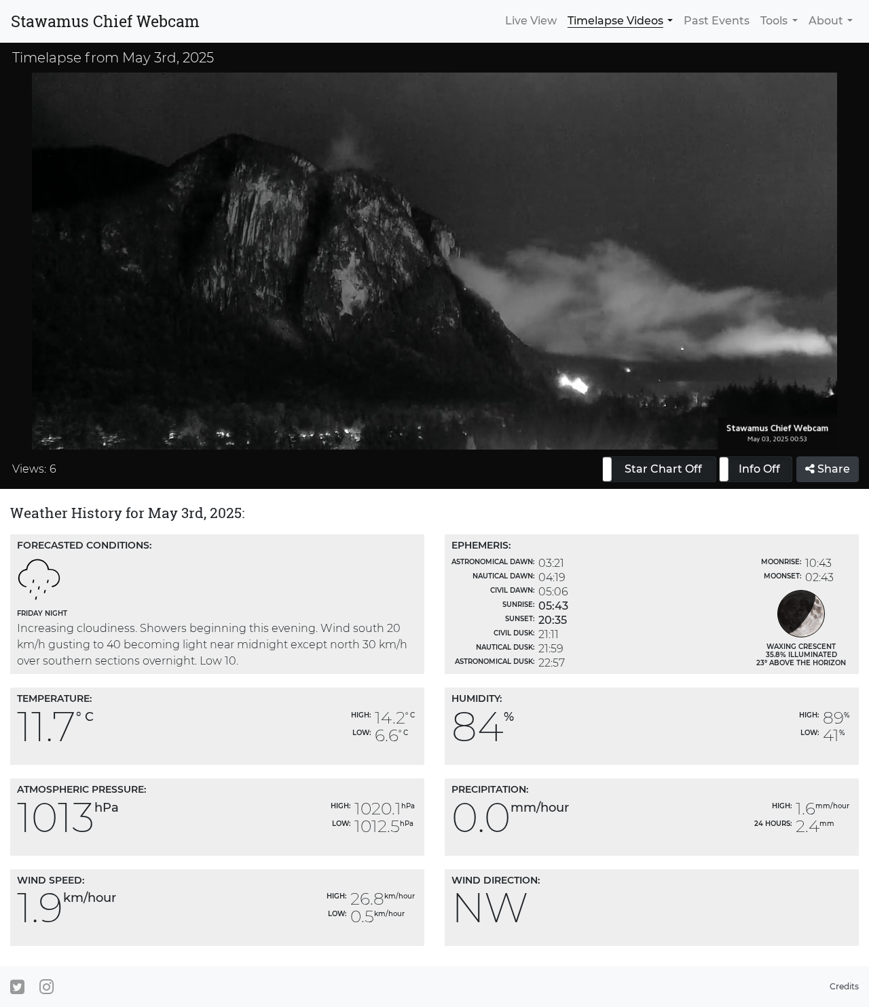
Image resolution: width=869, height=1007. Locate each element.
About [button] (826, 20)
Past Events (717, 20)
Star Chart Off (663, 468)
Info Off (759, 468)
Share (832, 468)
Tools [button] (774, 20)
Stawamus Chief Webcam (105, 21)
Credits (844, 986)
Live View (531, 20)
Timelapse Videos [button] (615, 20)
